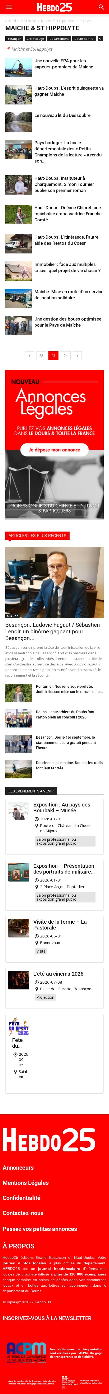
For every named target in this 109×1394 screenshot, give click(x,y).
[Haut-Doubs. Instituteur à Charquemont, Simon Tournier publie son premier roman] (18, 185)
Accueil (10, 21)
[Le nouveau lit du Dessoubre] (18, 122)
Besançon (14, 39)
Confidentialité (21, 1198)
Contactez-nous (23, 1213)
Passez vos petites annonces (40, 1229)
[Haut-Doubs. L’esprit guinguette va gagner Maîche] (18, 94)
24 (65, 355)
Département (59, 39)
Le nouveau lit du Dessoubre (62, 115)
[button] (101, 7)
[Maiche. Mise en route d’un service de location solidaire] (18, 298)
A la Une (12, 616)
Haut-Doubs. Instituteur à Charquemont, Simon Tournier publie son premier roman (64, 184)
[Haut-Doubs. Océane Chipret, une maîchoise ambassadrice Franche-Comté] (18, 214)
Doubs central (84, 39)
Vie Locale (28, 21)
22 (41, 355)
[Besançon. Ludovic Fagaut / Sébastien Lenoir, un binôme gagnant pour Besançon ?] (54, 582)
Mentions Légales (26, 1183)
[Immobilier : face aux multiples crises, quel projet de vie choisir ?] (18, 271)
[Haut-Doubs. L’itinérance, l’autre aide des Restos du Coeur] (18, 243)
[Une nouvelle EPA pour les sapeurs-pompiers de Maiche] (18, 67)
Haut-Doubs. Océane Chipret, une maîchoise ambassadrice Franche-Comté (68, 213)
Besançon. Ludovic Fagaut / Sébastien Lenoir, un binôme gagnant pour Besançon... (52, 631)
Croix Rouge (35, 39)
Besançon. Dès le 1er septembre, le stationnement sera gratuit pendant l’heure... (66, 742)
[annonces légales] (54, 518)
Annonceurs (18, 1167)
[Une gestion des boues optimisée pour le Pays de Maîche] (18, 325)
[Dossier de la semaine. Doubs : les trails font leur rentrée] (18, 769)
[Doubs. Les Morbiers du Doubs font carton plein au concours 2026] (18, 718)
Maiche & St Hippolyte (57, 21)
